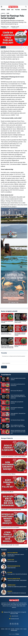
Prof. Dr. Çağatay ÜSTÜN (13, 578)
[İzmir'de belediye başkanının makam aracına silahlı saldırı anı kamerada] (7, 341)
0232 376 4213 (15, 616)
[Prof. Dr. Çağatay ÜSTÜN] (3, 579)
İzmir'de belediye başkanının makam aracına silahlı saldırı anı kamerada (7, 346)
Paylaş (4, 47)
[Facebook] (10, 624)
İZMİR (8, 9)
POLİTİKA (17, 9)
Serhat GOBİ (10, 559)
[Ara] (26, 7)
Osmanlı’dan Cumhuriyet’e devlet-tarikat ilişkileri (15, 555)
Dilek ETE (9, 591)
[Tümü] (26, 549)
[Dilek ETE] (3, 592)
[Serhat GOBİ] (3, 560)
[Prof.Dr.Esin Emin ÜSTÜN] (3, 567)
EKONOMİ (24, 9)
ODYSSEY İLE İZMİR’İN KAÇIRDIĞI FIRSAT (17, 586)
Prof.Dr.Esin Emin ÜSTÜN (13, 566)
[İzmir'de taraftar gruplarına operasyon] (7, 328)
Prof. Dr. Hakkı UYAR (12, 552)
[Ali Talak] (3, 573)
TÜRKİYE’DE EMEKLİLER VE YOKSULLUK (16, 593)
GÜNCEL (3, 9)
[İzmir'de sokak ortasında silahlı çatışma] (21, 316)
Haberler (3, 13)
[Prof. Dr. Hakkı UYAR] (3, 554)
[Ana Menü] (1, 6)
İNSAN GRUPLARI (11, 567)
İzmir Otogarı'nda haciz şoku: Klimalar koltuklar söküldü (20, 334)
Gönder (4, 367)
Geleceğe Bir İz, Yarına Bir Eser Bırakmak (17, 574)
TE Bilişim (17, 634)
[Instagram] (15, 624)
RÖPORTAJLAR (14, 630)
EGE (12, 9)
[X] (13, 624)
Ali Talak (9, 572)
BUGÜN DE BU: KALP (12, 561)
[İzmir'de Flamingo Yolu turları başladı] (14, 37)
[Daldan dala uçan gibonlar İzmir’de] (21, 341)
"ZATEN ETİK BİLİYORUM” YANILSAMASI (17, 580)
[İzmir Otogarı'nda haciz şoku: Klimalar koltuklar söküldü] (21, 328)
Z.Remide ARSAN (11, 585)
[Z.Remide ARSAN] (3, 585)
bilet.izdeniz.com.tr (6, 186)
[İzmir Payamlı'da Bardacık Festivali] (7, 316)
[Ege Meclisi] (13, 7)
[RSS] (17, 624)
